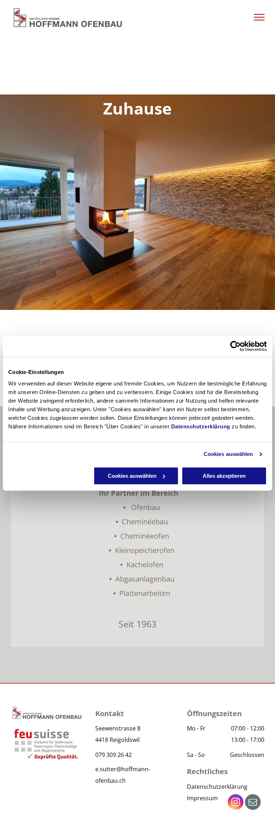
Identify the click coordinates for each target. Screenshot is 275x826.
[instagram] (235, 803)
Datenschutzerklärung (200, 426)
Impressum (202, 798)
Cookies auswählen (228, 454)
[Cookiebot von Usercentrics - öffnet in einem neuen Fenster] (235, 346)
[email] (253, 803)
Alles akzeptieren (224, 476)
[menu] (259, 17)
